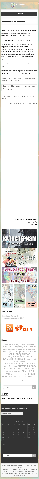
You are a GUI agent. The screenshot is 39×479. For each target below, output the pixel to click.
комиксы (15, 469)
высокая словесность (17, 349)
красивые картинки (24, 469)
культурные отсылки (14, 358)
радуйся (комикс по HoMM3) (10, 473)
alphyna (6, 86)
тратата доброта (14, 377)
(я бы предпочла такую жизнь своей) (24, 103)
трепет (22, 377)
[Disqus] (19, 134)
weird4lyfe (16, 344)
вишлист (34, 473)
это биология (30, 377)
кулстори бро (27, 356)
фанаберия (20, 471)
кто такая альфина (19, 475)
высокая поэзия (30, 86)
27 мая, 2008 (17, 86)
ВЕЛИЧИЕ (25, 344)
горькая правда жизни (14, 78)
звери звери (15, 353)
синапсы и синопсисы (13, 371)
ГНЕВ (31, 344)
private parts (8, 344)
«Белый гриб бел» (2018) (10, 316)
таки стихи (13, 471)
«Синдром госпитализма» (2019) (13, 318)
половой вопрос (9, 366)
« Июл (3, 444)
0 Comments (8, 89)
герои (30, 349)
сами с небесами (25, 368)
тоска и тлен (15, 80)
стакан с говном (19, 374)
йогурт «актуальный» (18, 355)
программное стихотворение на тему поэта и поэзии (18, 97)
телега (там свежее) (24, 473)
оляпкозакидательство (17, 363)
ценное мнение (7, 469)
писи (32, 363)
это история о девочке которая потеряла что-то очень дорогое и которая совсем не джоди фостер (19, 378)
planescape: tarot (29, 471)
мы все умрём (21, 361)
